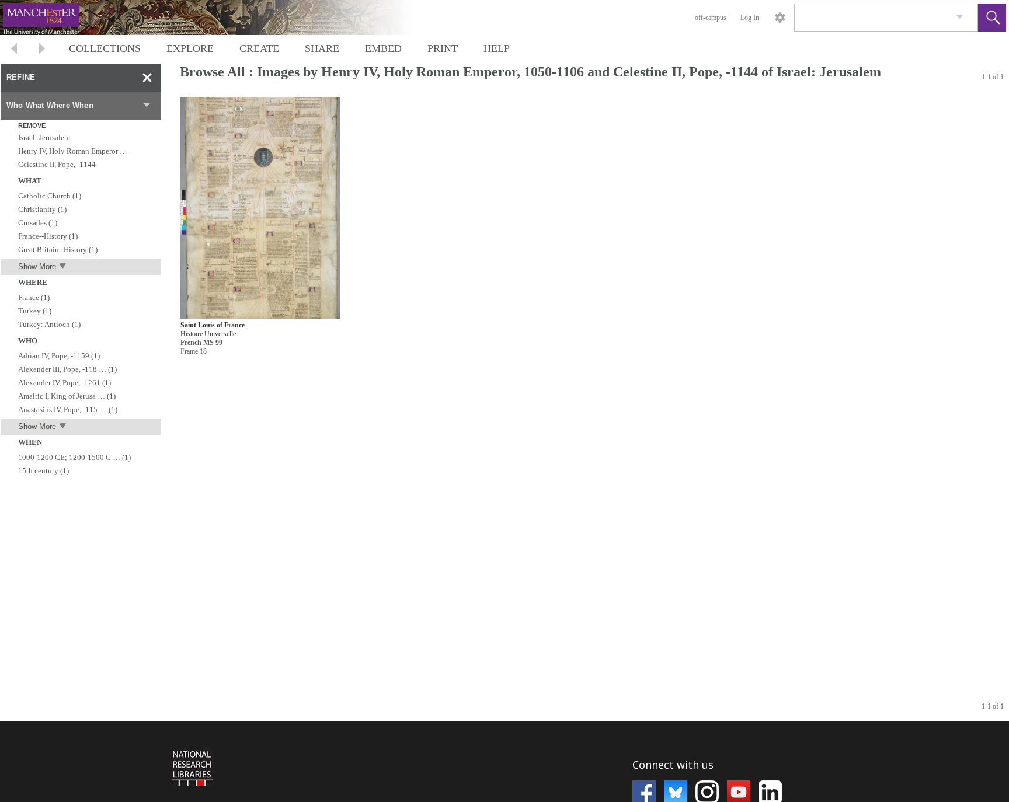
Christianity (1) (42, 209)
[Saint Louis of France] (260, 208)
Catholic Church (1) (49, 195)
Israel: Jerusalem (44, 137)
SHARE (322, 48)
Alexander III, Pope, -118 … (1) (67, 369)
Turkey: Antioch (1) (49, 324)
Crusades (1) (37, 222)
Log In (749, 17)
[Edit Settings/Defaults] (780, 18)
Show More (37, 266)
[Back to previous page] (14, 50)
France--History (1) (48, 236)
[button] (992, 18)
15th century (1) (43, 470)
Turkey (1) (34, 310)
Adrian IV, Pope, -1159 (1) (59, 355)
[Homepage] (220, 17)
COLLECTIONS (105, 48)
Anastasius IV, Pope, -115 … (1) (67, 409)
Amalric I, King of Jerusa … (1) (67, 396)
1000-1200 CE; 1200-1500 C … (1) (74, 457)
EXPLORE (190, 48)
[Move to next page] (42, 50)
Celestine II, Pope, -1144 (57, 164)
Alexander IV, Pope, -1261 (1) (64, 382)
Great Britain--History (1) (58, 249)
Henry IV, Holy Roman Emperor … (72, 151)
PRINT (442, 48)
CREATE (259, 48)
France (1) (34, 297)
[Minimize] (147, 78)
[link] (959, 17)
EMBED (383, 48)
